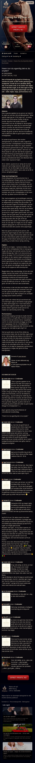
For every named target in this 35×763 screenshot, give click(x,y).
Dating (4, 56)
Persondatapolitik (15, 702)
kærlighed (9, 324)
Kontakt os (23, 53)
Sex (9, 56)
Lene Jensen (22, 356)
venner (4, 117)
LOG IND (30, 3)
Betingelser (26, 702)
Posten (16, 53)
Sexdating (16, 56)
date (5, 239)
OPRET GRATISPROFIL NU (18, 28)
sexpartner (20, 346)
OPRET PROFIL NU (18, 678)
